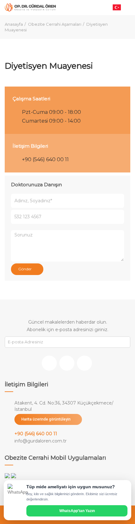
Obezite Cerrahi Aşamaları (54, 24)
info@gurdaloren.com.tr (40, 441)
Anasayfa (14, 24)
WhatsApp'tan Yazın (77, 511)
